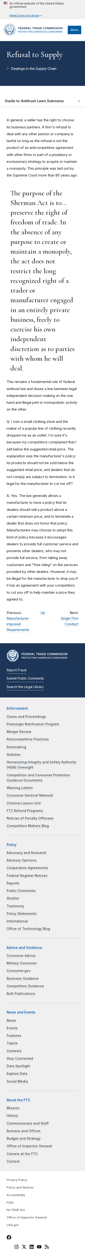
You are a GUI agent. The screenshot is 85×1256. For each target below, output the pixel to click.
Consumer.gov (18, 971)
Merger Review (19, 732)
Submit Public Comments (25, 678)
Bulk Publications (21, 994)
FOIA (10, 1202)
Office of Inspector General (29, 1146)
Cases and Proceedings (26, 716)
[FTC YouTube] (39, 1247)
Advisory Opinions (22, 860)
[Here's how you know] (42, 9)
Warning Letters (20, 788)
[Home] (34, 34)
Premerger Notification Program (33, 724)
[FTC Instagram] (16, 1247)
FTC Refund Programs (25, 811)
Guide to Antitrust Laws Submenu (34, 101)
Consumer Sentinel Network (30, 795)
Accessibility (16, 1195)
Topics (12, 1043)
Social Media (17, 1081)
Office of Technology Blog (28, 929)
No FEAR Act (16, 1210)
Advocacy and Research (27, 853)
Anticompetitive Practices (28, 739)
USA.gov (13, 1225)
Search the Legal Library (25, 687)
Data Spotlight (18, 1066)
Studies (13, 898)
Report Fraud (16, 670)
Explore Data (17, 1073)
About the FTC (18, 1100)
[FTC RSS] (46, 1247)
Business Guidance (23, 978)
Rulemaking (16, 747)
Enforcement (17, 708)
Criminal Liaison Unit (24, 803)
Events (12, 1028)
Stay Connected (20, 1058)
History (12, 1115)
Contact (13, 1161)
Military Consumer (22, 963)
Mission (13, 1108)
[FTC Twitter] (24, 1246)
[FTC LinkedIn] (31, 1247)
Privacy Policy (17, 1180)
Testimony (15, 906)
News (11, 1020)
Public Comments (21, 891)
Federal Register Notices (27, 876)
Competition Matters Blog (28, 826)
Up (42, 613)
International (17, 921)
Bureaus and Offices (24, 1131)
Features (14, 1036)
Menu (74, 30)
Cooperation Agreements (27, 868)
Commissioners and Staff (28, 1123)
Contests (14, 1051)
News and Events (21, 1012)
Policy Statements (22, 914)
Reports (13, 883)
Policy (12, 845)
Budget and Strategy (24, 1138)
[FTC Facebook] (9, 1238)
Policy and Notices (20, 1187)
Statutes (14, 754)
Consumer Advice (21, 956)
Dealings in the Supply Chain (33, 69)
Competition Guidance (25, 986)
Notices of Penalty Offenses (30, 818)
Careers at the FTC (22, 1154)
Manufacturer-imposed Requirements (18, 624)
